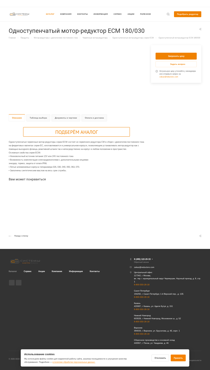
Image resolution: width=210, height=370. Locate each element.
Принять (178, 358)
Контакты (95, 271)
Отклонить (160, 358)
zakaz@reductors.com (103, 3)
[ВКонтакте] (12, 282)
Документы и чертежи (66, 118)
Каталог (13, 271)
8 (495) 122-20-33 (174, 3)
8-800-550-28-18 (141, 284)
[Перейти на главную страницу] (25, 261)
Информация (76, 271)
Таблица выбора (38, 118)
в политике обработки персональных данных (74, 362)
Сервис (27, 271)
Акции (41, 271)
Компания (57, 271)
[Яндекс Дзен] (18, 282)
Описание (17, 118)
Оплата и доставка (94, 118)
